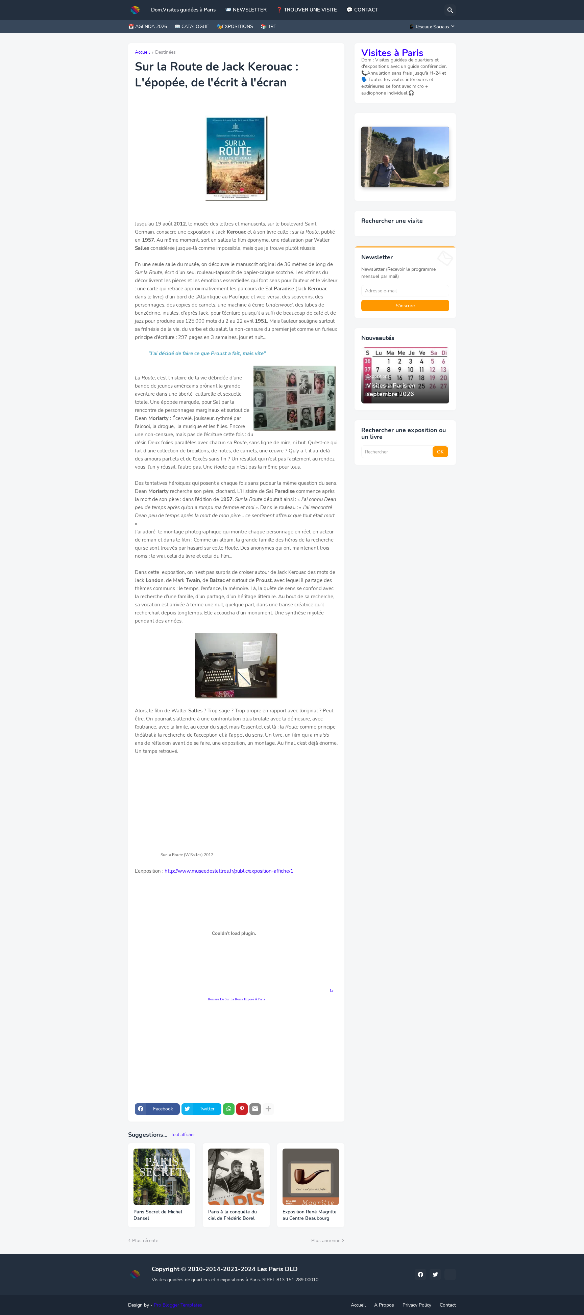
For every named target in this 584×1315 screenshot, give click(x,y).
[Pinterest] (242, 1109)
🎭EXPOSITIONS (234, 26)
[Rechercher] (450, 10)
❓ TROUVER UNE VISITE (306, 9)
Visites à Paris (392, 53)
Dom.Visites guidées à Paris (183, 9)
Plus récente (145, 1240)
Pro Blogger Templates (178, 1305)
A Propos (384, 1305)
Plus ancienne (325, 1240)
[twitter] (435, 1274)
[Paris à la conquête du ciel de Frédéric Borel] (236, 1177)
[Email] (255, 1109)
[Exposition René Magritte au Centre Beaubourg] (311, 1177)
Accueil (142, 52)
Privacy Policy (417, 1305)
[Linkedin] (450, 1274)
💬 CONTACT (362, 9)
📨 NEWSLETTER (246, 9)
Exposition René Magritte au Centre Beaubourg (310, 1215)
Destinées (165, 52)
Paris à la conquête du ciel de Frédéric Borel (232, 1215)
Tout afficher (183, 1135)
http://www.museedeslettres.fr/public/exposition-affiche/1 (229, 871)
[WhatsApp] (229, 1109)
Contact (448, 1305)
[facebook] (420, 1274)
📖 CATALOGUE (191, 26)
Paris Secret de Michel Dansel (157, 1215)
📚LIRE (268, 26)
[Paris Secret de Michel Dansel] (161, 1177)
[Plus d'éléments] (268, 1109)
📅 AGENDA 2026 (147, 26)
